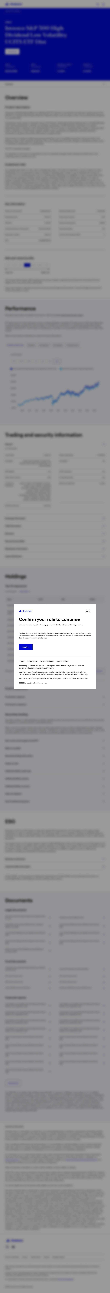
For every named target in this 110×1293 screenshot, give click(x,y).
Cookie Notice (32, 661)
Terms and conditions (79, 678)
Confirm (25, 647)
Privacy (21, 661)
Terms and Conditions (29, 635)
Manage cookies (62, 661)
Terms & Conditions (47, 661)
